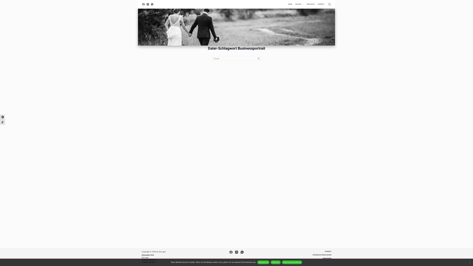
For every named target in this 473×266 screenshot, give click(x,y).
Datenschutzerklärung (292, 262)
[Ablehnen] (470, 262)
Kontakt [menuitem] (321, 4)
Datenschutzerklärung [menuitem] (322, 255)
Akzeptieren (263, 262)
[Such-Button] (258, 58)
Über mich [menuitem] (311, 4)
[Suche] (329, 4)
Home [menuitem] (290, 4)
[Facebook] (143, 4)
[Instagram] (148, 4)
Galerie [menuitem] (298, 4)
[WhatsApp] (152, 4)
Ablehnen (275, 262)
